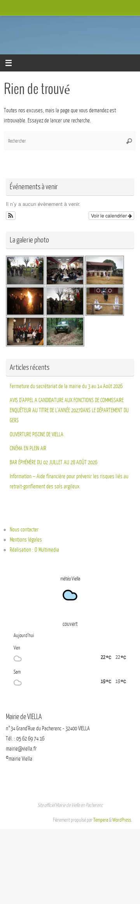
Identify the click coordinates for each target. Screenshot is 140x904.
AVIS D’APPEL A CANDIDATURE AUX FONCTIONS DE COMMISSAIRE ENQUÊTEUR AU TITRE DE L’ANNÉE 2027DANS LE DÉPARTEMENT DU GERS (69, 410)
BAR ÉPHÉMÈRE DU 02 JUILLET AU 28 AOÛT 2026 (53, 462)
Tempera (100, 820)
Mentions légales (26, 539)
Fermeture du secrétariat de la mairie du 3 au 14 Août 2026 (66, 386)
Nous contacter (24, 529)
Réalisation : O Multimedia (34, 550)
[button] (10, 215)
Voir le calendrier (109, 215)
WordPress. (122, 820)
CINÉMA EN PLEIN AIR (28, 448)
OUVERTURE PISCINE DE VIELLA (36, 434)
